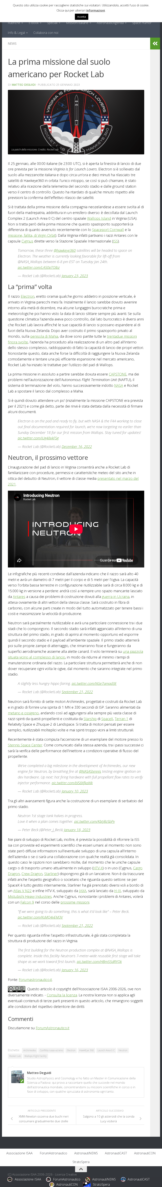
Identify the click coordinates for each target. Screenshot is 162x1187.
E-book (34, 23)
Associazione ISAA (19, 1153)
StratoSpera (81, 1162)
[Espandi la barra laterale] (155, 43)
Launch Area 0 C (106, 1050)
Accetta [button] (81, 16)
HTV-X (98, 868)
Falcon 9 (27, 902)
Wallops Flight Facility (35, 1056)
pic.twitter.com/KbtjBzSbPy (94, 821)
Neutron (123, 1050)
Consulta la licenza (62, 995)
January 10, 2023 (75, 791)
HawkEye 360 (86, 1050)
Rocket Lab (15, 1056)
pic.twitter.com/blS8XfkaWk (72, 782)
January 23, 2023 (75, 275)
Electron (27, 296)
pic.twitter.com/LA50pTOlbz (39, 267)
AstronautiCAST (116, 1153)
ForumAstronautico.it (52, 1027)
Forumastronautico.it (35, 979)
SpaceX (107, 718)
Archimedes (29, 1050)
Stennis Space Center (25, 745)
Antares (19, 596)
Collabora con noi (45, 32)
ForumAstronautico (53, 1153)
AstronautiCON (145, 1153)
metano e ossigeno (23, 713)
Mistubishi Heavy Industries (30, 896)
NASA (118, 385)
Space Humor (142, 23)
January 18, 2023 (77, 829)
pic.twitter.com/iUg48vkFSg (38, 438)
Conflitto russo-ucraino (51, 1050)
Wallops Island (99, 218)
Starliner (51, 873)
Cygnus (27, 241)
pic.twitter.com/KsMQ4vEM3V (40, 917)
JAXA (82, 890)
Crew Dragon (32, 873)
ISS (115, 241)
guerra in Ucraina (115, 596)
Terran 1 (121, 718)
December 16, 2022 (77, 446)
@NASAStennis (90, 771)
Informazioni (95, 10)
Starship (90, 718)
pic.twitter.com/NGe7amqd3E (94, 683)
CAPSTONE (117, 374)
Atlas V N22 (22, 890)
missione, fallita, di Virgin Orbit (31, 235)
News (12, 43)
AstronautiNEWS (86, 1153)
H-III (117, 890)
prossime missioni (74, 902)
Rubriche (14, 23)
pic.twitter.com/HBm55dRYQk (99, 961)
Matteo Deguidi (24, 84)
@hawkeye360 (65, 250)
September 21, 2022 (77, 691)
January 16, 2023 (75, 969)
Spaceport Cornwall (108, 229)
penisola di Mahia (44, 336)
